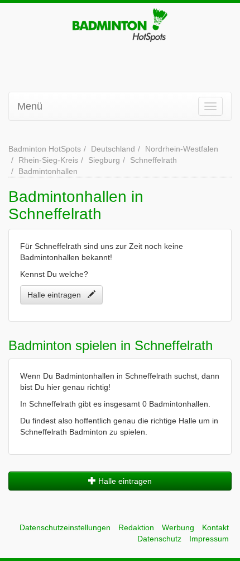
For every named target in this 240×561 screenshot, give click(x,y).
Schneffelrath (153, 159)
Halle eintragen (57, 294)
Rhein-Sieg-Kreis (48, 159)
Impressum (209, 538)
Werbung (178, 527)
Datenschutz (159, 538)
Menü (29, 106)
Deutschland (113, 148)
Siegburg (104, 159)
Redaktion (136, 527)
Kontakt (215, 527)
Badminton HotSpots (44, 148)
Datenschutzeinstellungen (65, 527)
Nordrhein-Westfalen (181, 148)
